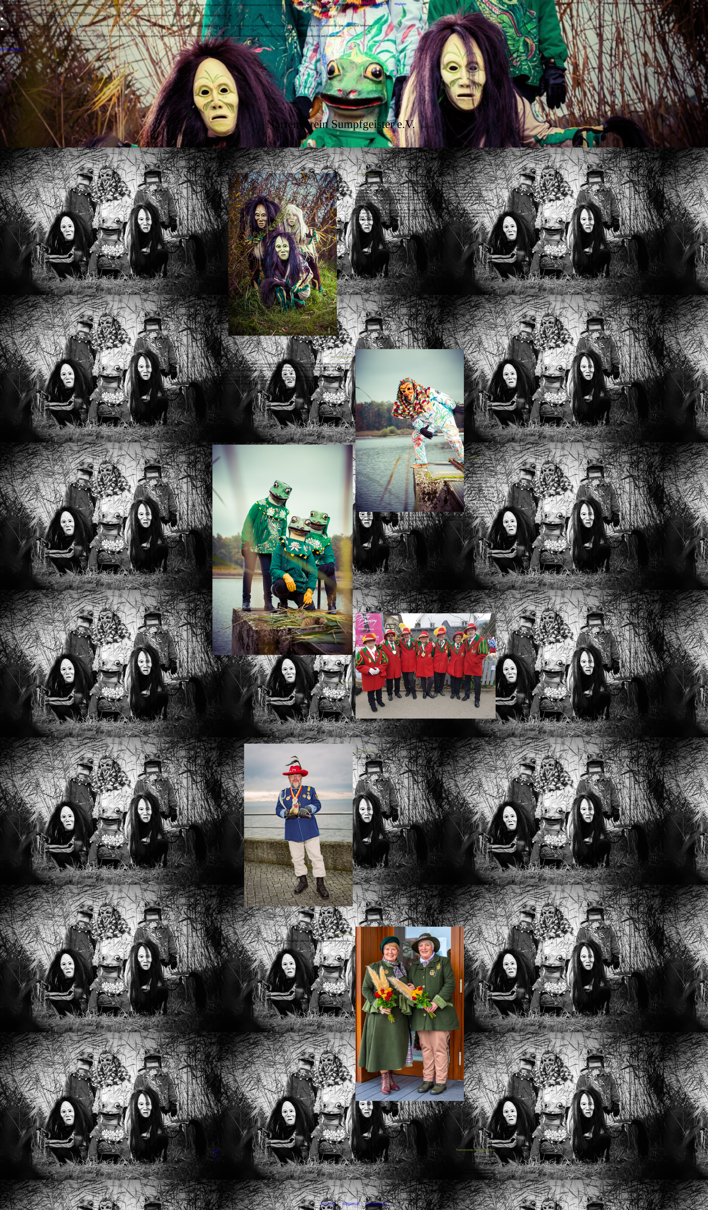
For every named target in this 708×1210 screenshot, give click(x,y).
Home (306, 4)
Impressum (350, 1203)
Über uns (319, 4)
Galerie (366, 4)
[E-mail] (215, 1150)
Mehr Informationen (11, 49)
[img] (354, 73)
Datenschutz (376, 1203)
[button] (187, 39)
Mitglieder (400, 4)
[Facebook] (215, 1155)
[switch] (2, 8)
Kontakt (382, 4)
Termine (352, 4)
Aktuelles (337, 4)
